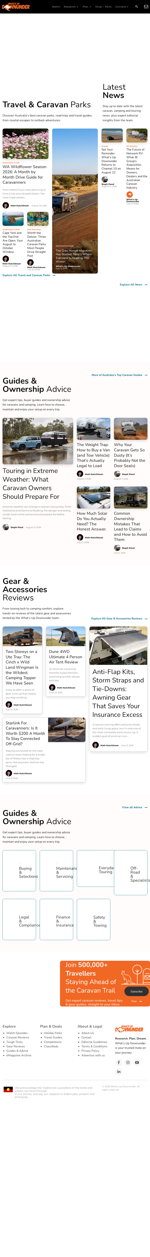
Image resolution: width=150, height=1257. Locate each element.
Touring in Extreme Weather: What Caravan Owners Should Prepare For (31, 483)
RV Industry (131, 146)
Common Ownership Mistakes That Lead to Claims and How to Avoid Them (130, 526)
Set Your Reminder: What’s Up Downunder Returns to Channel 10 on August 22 (111, 161)
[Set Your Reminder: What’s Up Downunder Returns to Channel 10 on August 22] (112, 135)
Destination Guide (11, 162)
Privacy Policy (90, 1051)
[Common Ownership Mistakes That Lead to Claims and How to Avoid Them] (130, 498)
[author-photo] (6, 205)
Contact (86, 1037)
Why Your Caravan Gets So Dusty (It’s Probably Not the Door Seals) (129, 455)
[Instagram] (128, 1062)
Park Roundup (34, 229)
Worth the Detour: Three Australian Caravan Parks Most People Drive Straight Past (36, 244)
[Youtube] (137, 1062)
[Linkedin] (118, 1071)
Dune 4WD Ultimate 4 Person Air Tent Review (65, 657)
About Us (87, 1033)
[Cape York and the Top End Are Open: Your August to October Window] (13, 219)
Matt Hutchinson (20, 205)
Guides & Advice (17, 1051)
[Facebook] (118, 1062)
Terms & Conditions (94, 1046)
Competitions (53, 1042)
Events (105, 146)
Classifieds (51, 1046)
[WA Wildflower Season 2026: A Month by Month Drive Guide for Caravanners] (25, 144)
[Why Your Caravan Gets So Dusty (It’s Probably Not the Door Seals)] (130, 429)
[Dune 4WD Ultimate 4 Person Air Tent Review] (65, 636)
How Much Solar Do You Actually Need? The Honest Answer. (92, 521)
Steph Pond (108, 184)
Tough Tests (14, 1042)
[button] (136, 6)
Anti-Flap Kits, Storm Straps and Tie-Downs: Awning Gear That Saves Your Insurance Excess (118, 693)
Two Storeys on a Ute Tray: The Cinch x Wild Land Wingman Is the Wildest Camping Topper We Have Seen (22, 667)
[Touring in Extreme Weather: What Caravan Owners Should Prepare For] (38, 441)
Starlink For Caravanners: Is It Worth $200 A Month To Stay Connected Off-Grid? (25, 733)
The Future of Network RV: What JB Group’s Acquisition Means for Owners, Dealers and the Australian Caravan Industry (136, 169)
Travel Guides (53, 1037)
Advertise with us (93, 1055)
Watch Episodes (17, 1033)
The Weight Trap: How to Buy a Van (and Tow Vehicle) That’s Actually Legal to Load (93, 455)
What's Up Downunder (132, 200)
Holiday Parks (53, 1033)
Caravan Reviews (17, 1037)
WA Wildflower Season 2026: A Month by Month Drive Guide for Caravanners (24, 174)
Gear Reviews (15, 1046)
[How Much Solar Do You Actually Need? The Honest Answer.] (93, 498)
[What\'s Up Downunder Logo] (25, 6)
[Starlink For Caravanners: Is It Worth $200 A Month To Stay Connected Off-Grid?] (66, 730)
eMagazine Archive (18, 1055)
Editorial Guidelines (94, 1042)
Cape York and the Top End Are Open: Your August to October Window (13, 242)
